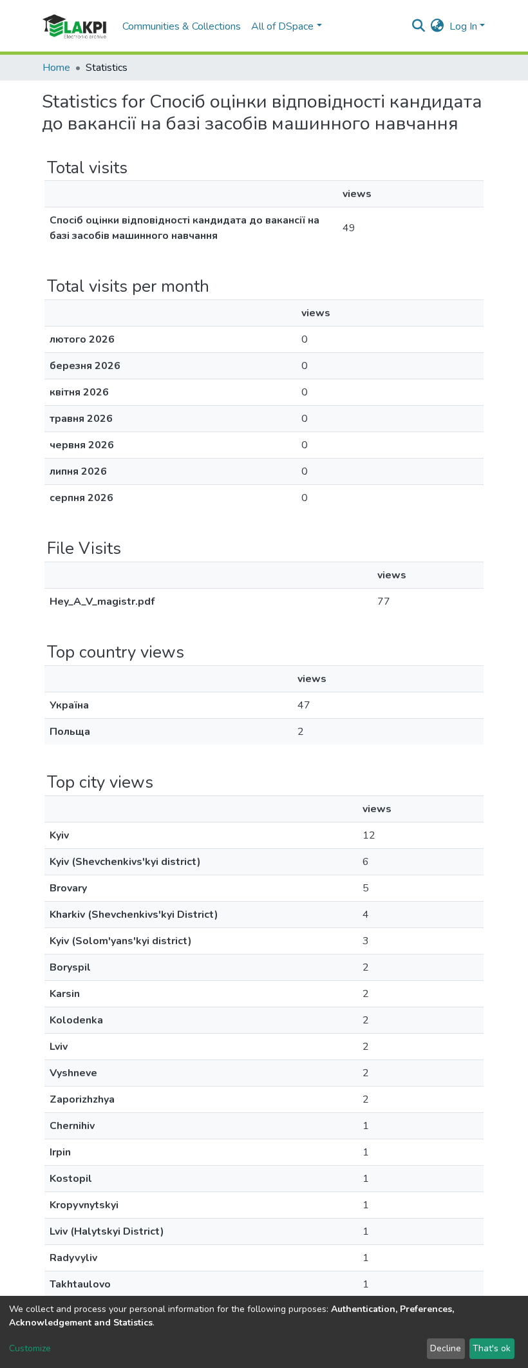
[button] (437, 26)
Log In (463, 26)
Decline (445, 1348)
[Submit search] (419, 26)
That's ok (492, 1348)
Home (56, 68)
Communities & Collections (181, 26)
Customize (30, 1348)
